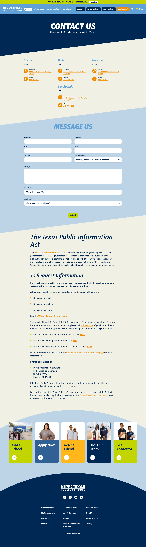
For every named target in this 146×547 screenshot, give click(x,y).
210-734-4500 (68, 106)
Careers (79, 9)
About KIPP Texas (70, 508)
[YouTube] (75, 497)
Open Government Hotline (92, 395)
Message (27, 167)
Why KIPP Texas (39, 9)
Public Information (92, 508)
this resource (87, 325)
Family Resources (70, 513)
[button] (139, 9)
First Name (28, 137)
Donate (66, 518)
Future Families (108, 9)
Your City (27, 188)
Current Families (92, 9)
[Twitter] (81, 497)
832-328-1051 (103, 80)
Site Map (89, 524)
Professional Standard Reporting (71, 525)
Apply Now (93, 2)
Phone (76, 146)
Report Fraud (90, 513)
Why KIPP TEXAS (47, 508)
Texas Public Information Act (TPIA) (51, 252)
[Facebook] (70, 497)
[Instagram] (64, 497)
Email (26, 146)
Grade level (28, 199)
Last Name (78, 137)
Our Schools (67, 9)
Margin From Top (92, 518)
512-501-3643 (34, 80)
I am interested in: (80, 155)
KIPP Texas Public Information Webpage (85, 352)
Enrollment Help (123, 9)
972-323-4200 (68, 80)
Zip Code (27, 155)
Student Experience (53, 9)
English (27, 9)
